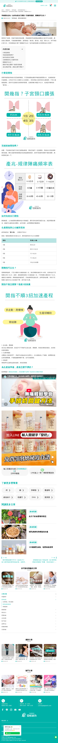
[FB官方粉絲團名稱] (3, 710)
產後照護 (33, 512)
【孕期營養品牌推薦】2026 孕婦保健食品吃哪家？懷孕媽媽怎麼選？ (8, 586)
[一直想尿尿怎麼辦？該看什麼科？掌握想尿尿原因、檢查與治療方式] (8, 650)
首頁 (3, 10)
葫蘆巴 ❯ (22, 497)
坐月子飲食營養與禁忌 (37, 516)
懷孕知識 (14, 10)
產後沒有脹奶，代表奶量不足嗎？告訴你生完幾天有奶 (26, 372)
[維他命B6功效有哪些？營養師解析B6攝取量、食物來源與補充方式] (50, 650)
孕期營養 (5, 606)
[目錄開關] (22, 49)
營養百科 (8, 10)
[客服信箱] (15, 710)
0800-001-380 (7, 705)
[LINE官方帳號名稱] (7, 710)
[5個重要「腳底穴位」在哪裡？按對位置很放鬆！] (8, 681)
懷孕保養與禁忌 (21, 10)
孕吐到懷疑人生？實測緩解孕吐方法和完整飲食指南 (50, 586)
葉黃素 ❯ (49, 497)
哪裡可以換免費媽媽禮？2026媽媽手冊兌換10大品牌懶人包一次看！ (22, 689)
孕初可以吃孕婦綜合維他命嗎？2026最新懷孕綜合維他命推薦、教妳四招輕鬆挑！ (22, 586)
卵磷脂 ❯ (35, 490)
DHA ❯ (35, 497)
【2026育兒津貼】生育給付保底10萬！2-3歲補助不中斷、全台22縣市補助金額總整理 (36, 689)
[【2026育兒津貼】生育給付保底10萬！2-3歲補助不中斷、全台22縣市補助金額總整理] (36, 681)
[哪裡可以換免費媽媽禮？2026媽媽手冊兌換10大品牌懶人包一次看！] (22, 681)
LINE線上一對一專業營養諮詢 (42, 473)
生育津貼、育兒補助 (8, 601)
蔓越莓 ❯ (49, 490)
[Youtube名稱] (20, 710)
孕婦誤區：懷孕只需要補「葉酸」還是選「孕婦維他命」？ (36, 586)
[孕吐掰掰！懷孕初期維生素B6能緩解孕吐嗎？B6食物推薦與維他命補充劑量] (36, 650)
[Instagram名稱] (11, 710)
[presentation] (55, 580)
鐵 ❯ (21, 490)
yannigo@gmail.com (44, 705)
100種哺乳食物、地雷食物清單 (41, 547)
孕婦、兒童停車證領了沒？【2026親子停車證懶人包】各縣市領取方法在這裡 (50, 689)
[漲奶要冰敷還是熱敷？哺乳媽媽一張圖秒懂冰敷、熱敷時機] (22, 650)
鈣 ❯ (8, 490)
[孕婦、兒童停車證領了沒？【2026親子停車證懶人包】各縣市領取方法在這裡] (50, 681)
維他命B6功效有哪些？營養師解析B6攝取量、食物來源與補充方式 (49, 658)
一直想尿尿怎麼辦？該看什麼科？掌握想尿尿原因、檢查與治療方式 (8, 658)
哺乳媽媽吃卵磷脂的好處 (38, 532)
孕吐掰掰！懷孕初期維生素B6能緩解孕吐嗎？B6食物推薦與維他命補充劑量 (36, 658)
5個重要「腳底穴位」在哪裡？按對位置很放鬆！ (8, 689)
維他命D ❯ (8, 497)
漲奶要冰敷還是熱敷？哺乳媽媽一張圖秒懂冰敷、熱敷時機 (22, 658)
